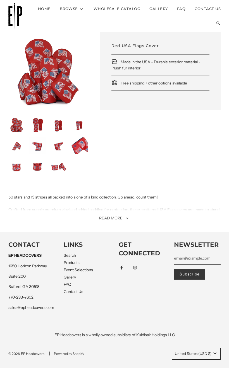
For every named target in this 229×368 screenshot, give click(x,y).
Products (72, 262)
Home (44, 8)
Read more (111, 218)
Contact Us (208, 8)
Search (70, 255)
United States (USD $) (193, 353)
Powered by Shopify (69, 354)
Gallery (158, 8)
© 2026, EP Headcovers (26, 354)
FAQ (181, 8)
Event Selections (78, 269)
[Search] (218, 23)
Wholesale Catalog (117, 8)
